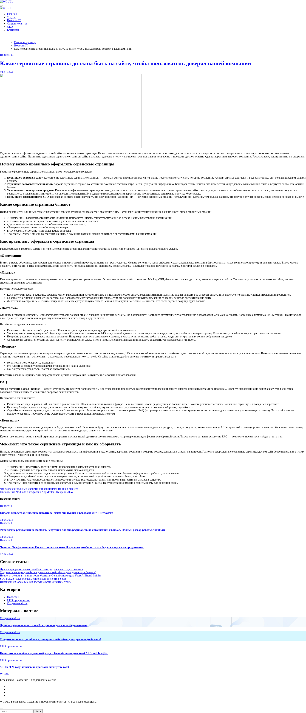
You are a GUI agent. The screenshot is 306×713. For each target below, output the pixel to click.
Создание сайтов (17, 23)
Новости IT (14, 20)
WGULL (5, 673)
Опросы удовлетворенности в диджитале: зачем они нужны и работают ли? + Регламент (56, 512)
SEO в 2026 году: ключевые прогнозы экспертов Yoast (33, 578)
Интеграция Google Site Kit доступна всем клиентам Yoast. (36, 581)
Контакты (13, 29)
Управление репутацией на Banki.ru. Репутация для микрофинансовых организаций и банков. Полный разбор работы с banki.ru (82, 529)
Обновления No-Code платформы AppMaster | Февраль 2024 (36, 491)
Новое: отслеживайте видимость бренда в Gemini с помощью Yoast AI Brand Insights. (51, 575)
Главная (12, 13)
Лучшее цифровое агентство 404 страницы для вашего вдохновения (41, 569)
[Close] (1, 708)
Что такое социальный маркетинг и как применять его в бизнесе (39, 488)
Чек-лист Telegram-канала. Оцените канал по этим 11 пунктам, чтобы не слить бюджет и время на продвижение (72, 547)
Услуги (11, 17)
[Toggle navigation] (1, 5)
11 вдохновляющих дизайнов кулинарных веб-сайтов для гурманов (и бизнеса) (48, 572)
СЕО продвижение (18, 600)
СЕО (10, 26)
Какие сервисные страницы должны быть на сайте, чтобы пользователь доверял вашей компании (125, 63)
